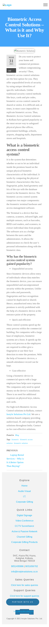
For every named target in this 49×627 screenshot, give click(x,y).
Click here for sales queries (24, 585)
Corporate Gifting (24, 502)
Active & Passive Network (24, 531)
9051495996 (17, 566)
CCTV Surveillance (24, 526)
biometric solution (21, 443)
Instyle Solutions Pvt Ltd (18, 414)
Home (24, 486)
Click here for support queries (24, 596)
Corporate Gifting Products (24, 542)
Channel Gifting (24, 537)
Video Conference (24, 521)
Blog (17, 435)
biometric (15, 440)
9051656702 (31, 566)
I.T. (24, 496)
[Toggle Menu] (45, 4)
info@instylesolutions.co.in (24, 571)
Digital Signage (24, 515)
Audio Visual (24, 491)
